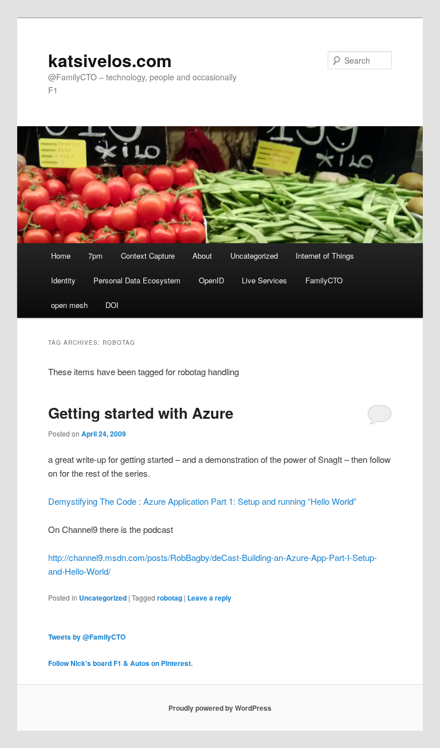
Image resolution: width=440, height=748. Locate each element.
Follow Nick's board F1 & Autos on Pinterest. (120, 663)
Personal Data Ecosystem (136, 280)
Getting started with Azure (140, 412)
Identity (63, 280)
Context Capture (148, 255)
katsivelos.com (110, 60)
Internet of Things (325, 255)
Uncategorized (254, 255)
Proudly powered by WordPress (220, 708)
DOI (112, 304)
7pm (95, 255)
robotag (169, 598)
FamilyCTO (324, 280)
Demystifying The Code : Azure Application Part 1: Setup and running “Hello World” (202, 501)
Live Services (264, 280)
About (202, 255)
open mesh (69, 304)
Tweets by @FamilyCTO (86, 637)
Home (60, 255)
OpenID (211, 280)
